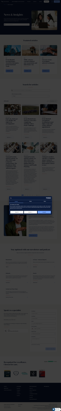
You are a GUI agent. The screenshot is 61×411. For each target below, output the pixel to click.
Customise (30, 212)
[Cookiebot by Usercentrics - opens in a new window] (47, 198)
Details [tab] (30, 201)
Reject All (16, 212)
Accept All (44, 212)
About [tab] (45, 201)
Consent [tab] (16, 201)
